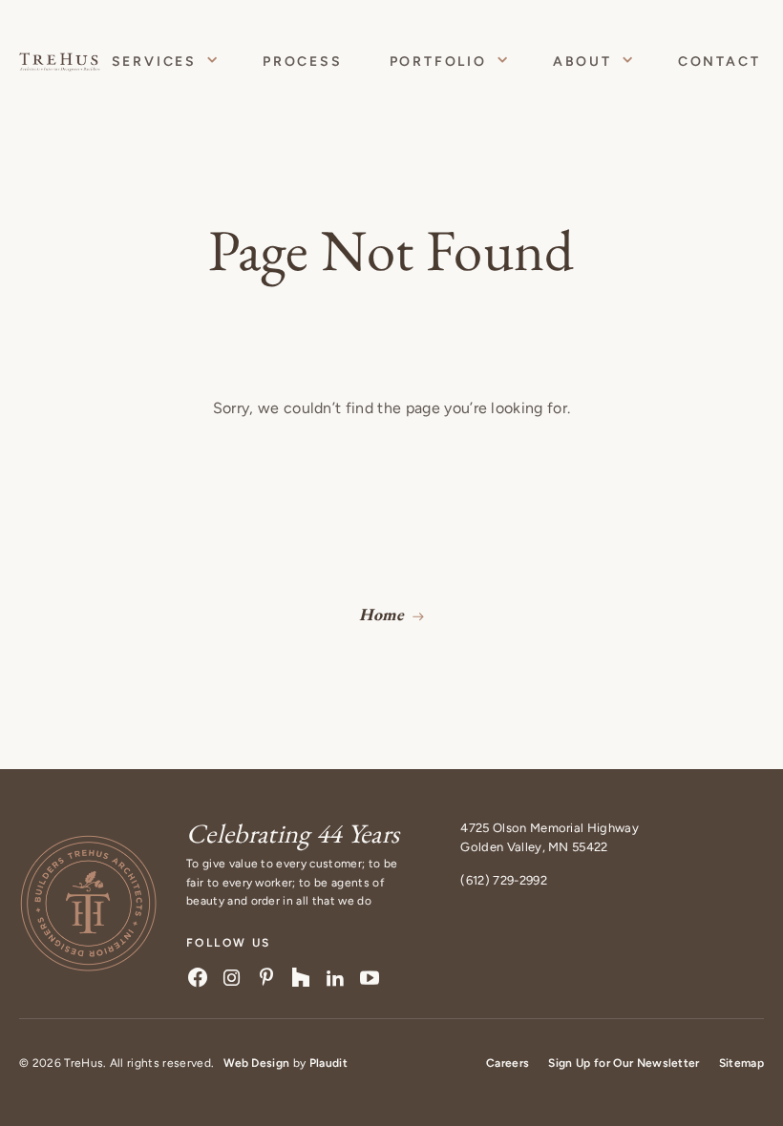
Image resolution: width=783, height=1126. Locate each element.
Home (381, 614)
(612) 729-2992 (503, 880)
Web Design (256, 1063)
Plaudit (328, 1063)
